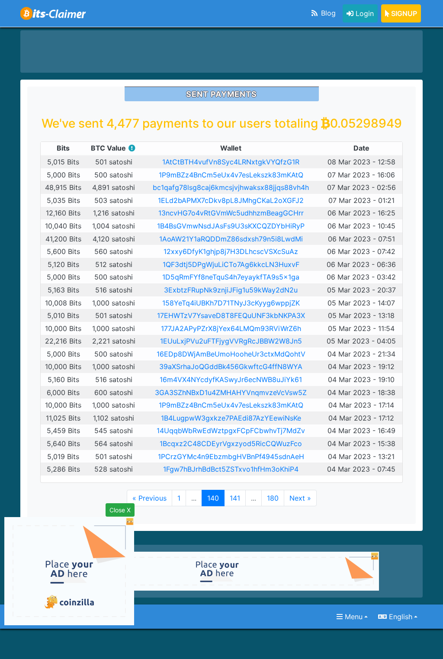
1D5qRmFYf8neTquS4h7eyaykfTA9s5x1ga (230, 277)
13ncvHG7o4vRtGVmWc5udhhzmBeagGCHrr (231, 213)
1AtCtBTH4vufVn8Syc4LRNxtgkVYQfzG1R (230, 162)
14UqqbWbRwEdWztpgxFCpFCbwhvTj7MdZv (231, 430)
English (399, 616)
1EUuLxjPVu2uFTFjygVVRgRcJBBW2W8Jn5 (231, 341)
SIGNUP (403, 13)
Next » (300, 498)
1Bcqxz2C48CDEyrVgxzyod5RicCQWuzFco (231, 443)
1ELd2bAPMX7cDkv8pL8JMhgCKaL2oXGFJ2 (231, 200)
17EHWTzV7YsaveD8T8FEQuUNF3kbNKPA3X (231, 315)
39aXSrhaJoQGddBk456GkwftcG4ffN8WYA (230, 366)
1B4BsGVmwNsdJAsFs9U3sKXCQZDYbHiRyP (231, 226)
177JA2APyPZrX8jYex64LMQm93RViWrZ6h (231, 328)
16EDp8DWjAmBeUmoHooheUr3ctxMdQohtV (231, 354)
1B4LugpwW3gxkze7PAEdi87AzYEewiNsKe (231, 418)
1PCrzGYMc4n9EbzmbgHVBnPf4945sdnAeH (231, 456)
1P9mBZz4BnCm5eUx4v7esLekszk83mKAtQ (231, 174)
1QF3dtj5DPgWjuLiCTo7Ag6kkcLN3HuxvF (231, 264)
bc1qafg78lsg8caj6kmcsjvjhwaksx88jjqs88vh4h (231, 187)
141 (235, 498)
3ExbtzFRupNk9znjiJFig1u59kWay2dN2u (231, 290)
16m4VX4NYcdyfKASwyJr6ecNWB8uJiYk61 (231, 379)
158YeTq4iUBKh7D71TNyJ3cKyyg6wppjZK (231, 303)
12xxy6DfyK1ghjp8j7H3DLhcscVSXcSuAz (231, 251)
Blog (327, 13)
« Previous (149, 498)
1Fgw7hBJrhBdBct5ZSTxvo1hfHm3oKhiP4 (231, 469)
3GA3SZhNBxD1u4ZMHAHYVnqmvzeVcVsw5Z (231, 392)
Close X (120, 510)
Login (363, 13)
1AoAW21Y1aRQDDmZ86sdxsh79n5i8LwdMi (231, 239)
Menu (353, 616)
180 (273, 498)
